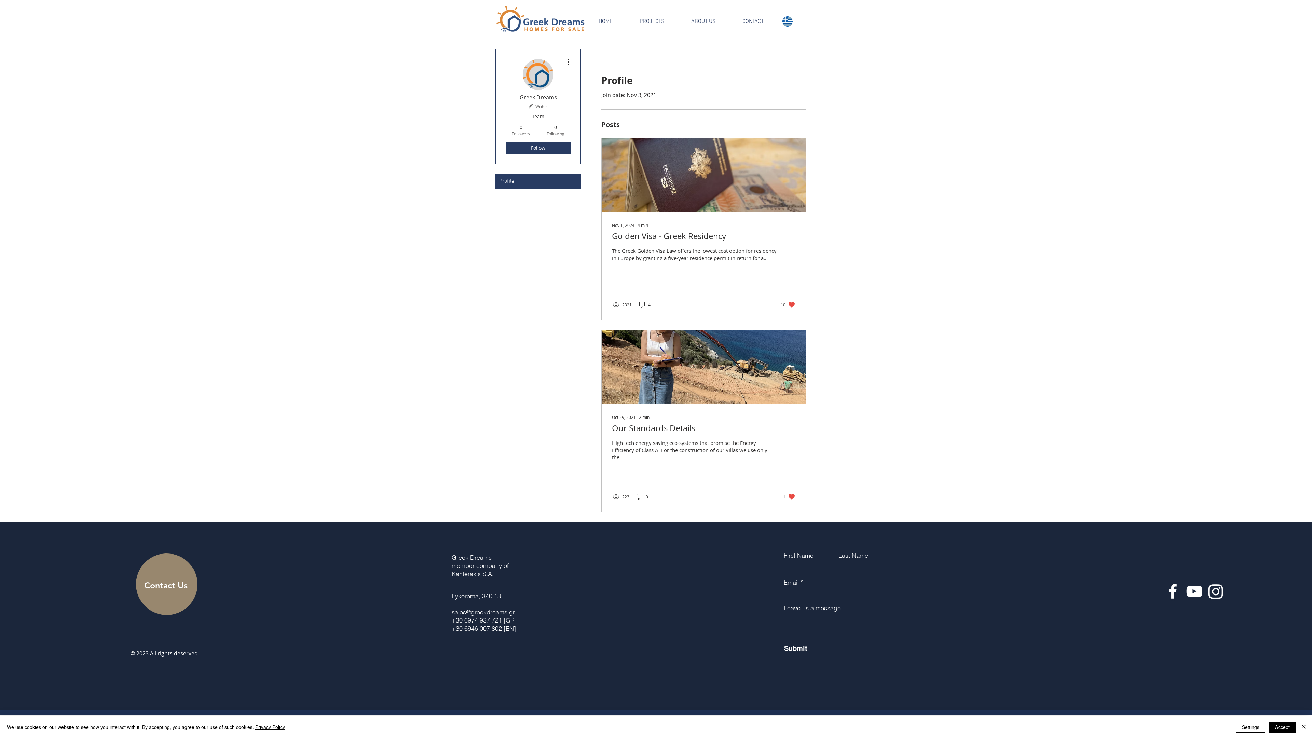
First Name (799, 555)
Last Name (853, 555)
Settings (1250, 727)
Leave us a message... (815, 608)
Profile (506, 181)
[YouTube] (1194, 591)
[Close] (1304, 727)
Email (791, 582)
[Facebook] (1173, 591)
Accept (1282, 727)
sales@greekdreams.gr (483, 612)
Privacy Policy (270, 727)
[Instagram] (1216, 591)
